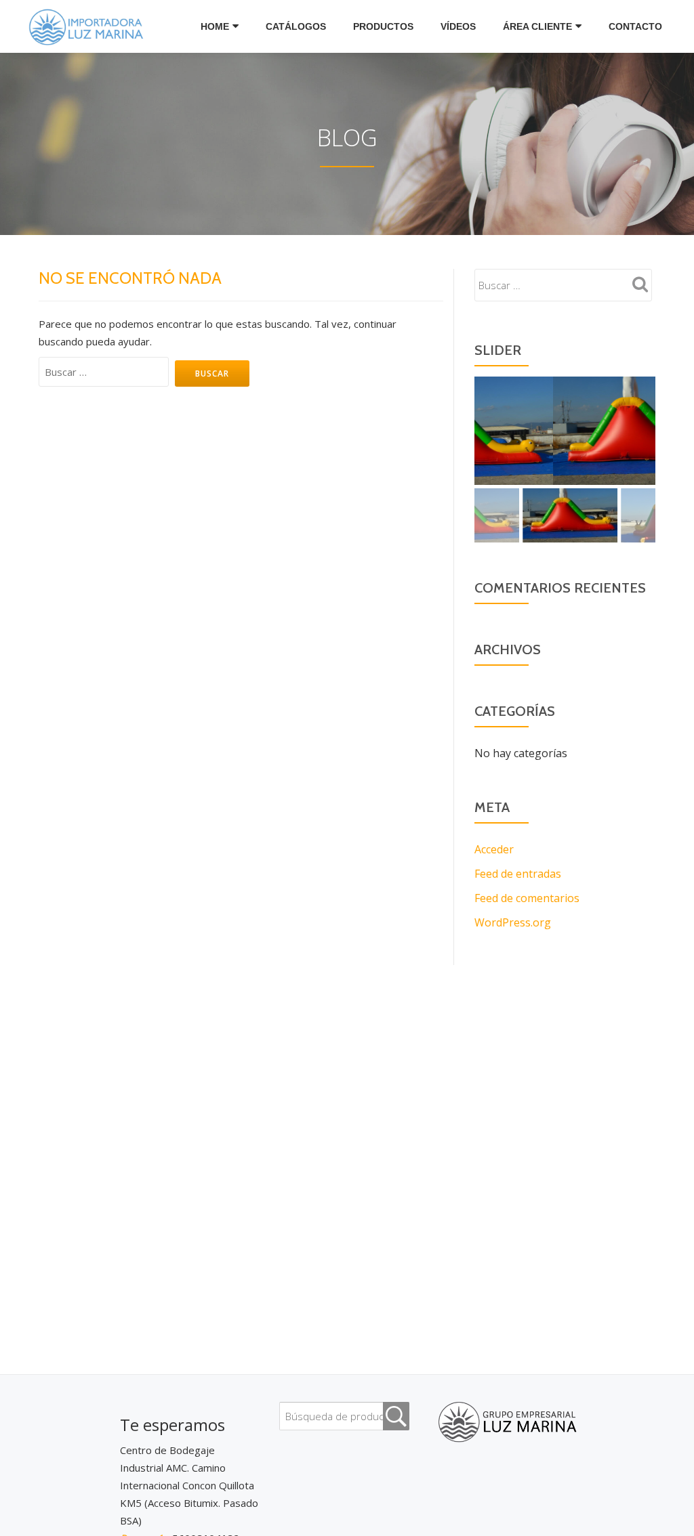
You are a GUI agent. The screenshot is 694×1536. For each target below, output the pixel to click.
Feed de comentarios (526, 898)
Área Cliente (537, 26)
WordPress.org (512, 922)
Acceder (494, 849)
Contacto (635, 26)
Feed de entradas (517, 873)
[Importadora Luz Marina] (89, 26)
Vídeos (458, 26)
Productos (383, 26)
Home (215, 26)
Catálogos (296, 26)
